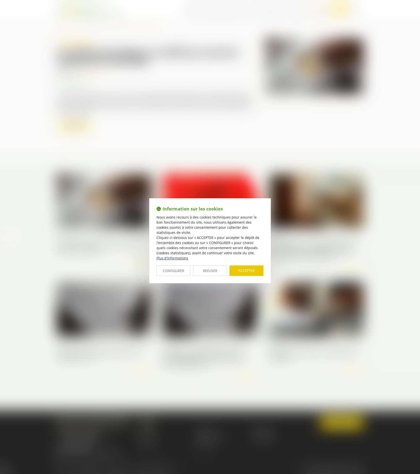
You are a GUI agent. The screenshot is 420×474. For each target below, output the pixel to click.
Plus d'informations (172, 258)
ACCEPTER (246, 270)
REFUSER (210, 270)
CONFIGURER (173, 270)
